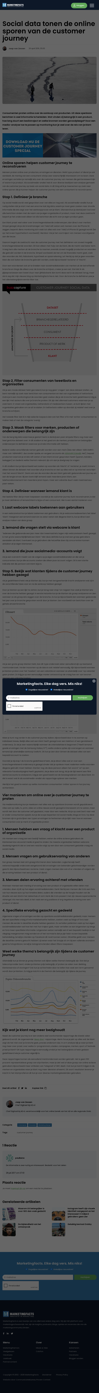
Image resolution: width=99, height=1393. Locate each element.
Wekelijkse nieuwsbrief (63, 690)
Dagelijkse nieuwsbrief (38, 690)
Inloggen (80, 5)
